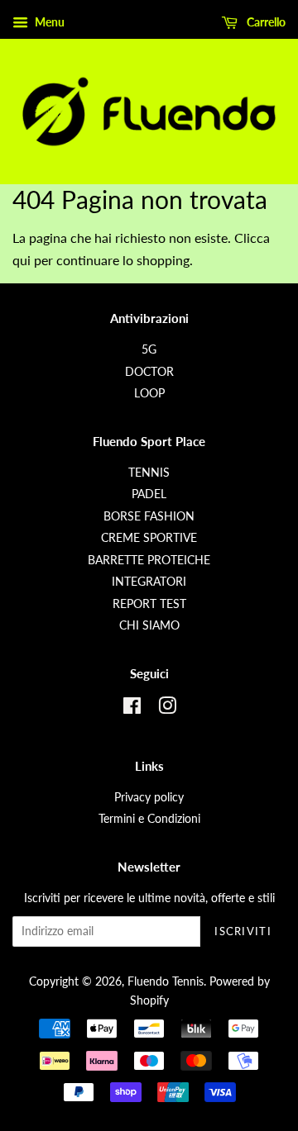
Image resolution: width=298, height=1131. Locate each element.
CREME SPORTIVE (149, 537)
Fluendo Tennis (165, 981)
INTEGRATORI (149, 581)
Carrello (265, 22)
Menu (48, 22)
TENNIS (149, 472)
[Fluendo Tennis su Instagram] (167, 708)
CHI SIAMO (149, 625)
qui (21, 260)
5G (149, 349)
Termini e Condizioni (149, 818)
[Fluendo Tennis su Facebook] (132, 708)
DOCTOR (149, 371)
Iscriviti (243, 931)
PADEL (149, 494)
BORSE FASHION (149, 516)
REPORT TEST (149, 604)
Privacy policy (149, 797)
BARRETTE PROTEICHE (149, 560)
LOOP (149, 393)
